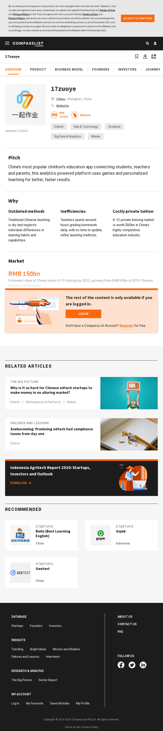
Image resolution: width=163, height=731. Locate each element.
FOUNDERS (101, 69)
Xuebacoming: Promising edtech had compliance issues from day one (51, 431)
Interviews (53, 656)
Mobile (95, 136)
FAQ (120, 631)
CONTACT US (127, 624)
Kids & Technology (86, 126)
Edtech (59, 126)
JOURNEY (152, 69)
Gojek (121, 531)
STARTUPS (44, 526)
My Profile (83, 703)
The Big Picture (24, 381)
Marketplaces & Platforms (44, 402)
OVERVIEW (13, 69)
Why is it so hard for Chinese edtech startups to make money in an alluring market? (51, 390)
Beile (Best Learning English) (53, 533)
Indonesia (123, 543)
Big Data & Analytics (67, 136)
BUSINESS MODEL (69, 69)
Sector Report (48, 680)
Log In (15, 703)
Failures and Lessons (29, 423)
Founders (36, 626)
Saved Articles (59, 703)
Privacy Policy (21, 14)
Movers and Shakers (66, 649)
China (60, 99)
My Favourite (34, 703)
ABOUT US (125, 616)
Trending (17, 649)
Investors (55, 626)
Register (126, 326)
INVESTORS (127, 69)
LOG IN (83, 314)
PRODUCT (38, 69)
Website (62, 105)
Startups (17, 626)
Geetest (43, 568)
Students (114, 126)
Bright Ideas (38, 649)
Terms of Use (107, 10)
